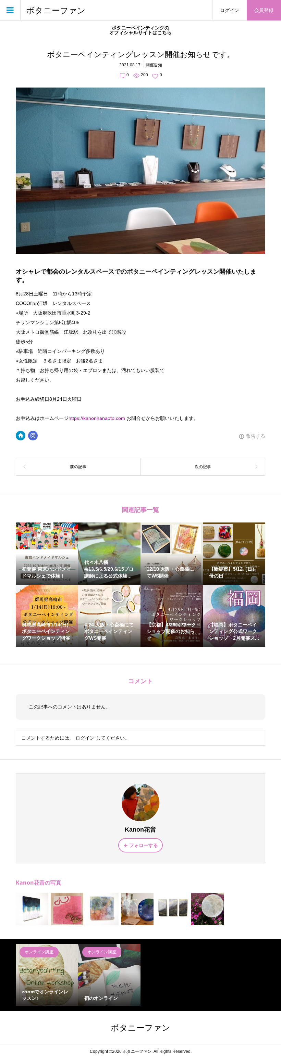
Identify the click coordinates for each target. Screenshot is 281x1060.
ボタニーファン (56, 10)
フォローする (143, 845)
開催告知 (154, 65)
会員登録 (263, 10)
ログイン (229, 10)
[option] (47, 975)
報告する (255, 436)
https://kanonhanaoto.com (97, 418)
